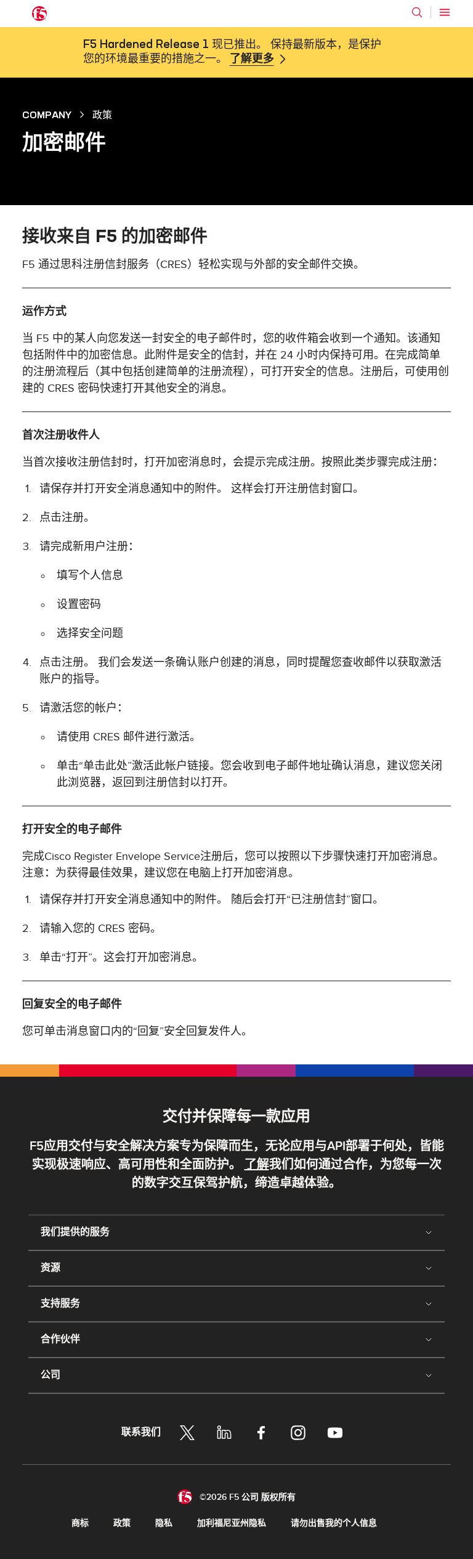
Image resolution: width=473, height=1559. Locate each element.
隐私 (163, 1523)
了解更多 (252, 59)
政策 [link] (102, 114)
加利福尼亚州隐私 (231, 1523)
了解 (257, 1164)
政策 (122, 1523)
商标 (80, 1523)
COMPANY (46, 114)
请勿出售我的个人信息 (334, 1523)
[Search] (417, 12)
